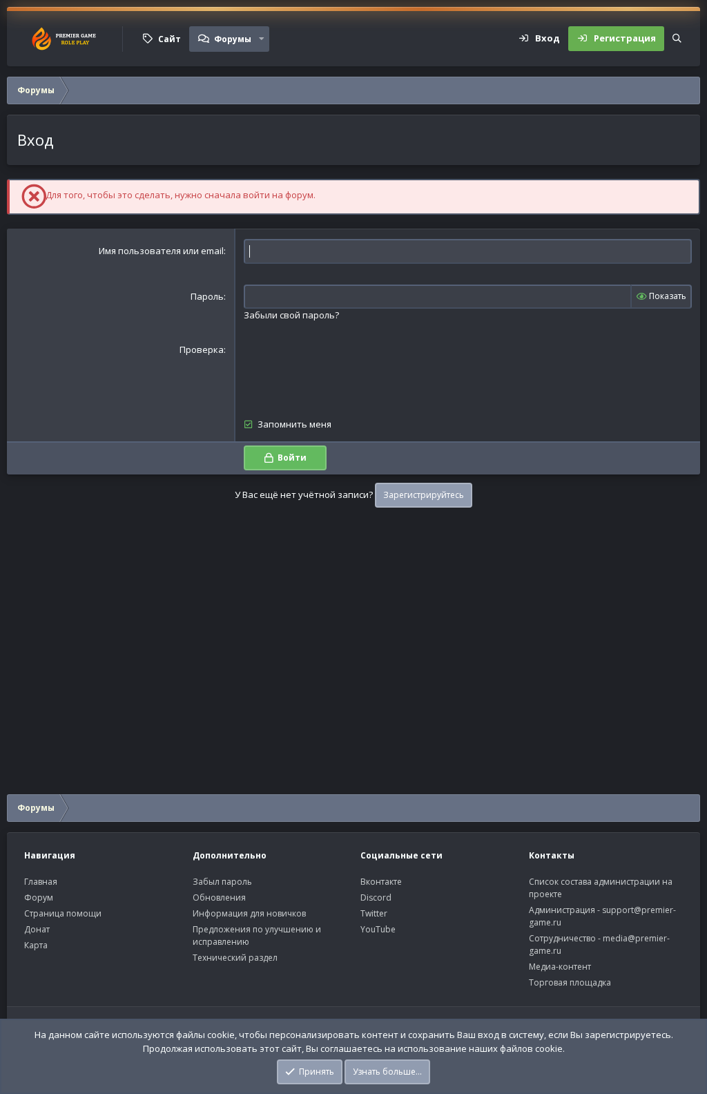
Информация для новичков (249, 913)
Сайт (169, 39)
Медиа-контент (560, 966)
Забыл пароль (222, 881)
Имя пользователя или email (161, 250)
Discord (375, 897)
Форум (38, 897)
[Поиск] (677, 38)
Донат (37, 929)
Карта (36, 945)
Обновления (219, 897)
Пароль (207, 296)
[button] (261, 38)
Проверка (202, 349)
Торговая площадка (570, 982)
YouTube (378, 929)
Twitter (373, 913)
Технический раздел (235, 957)
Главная (40, 881)
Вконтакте (381, 881)
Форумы (232, 39)
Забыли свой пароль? (291, 315)
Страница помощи (62, 913)
